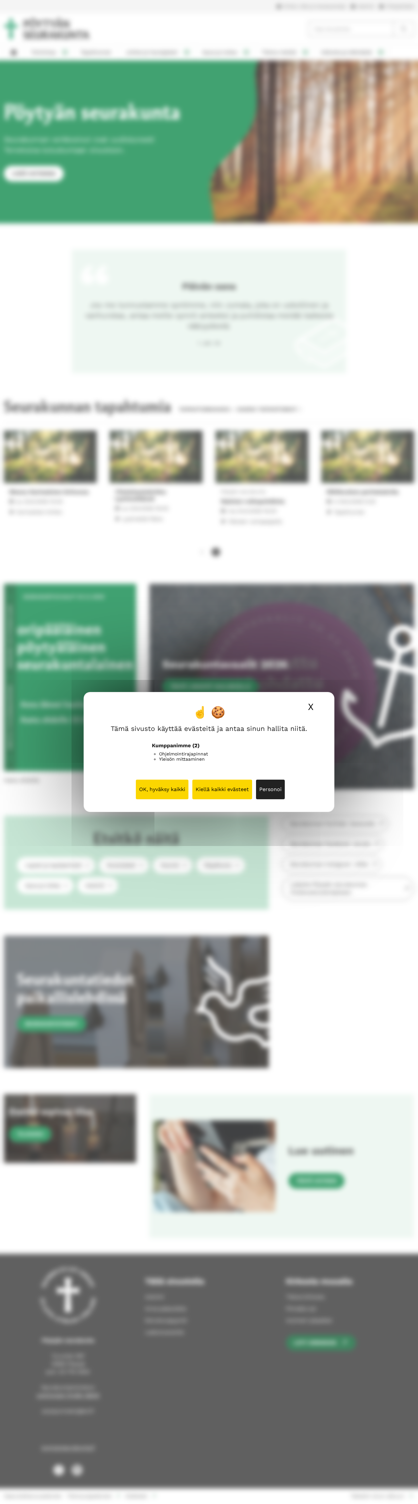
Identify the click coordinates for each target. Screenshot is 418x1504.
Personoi (270, 789)
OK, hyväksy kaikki (162, 789)
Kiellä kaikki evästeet (222, 789)
